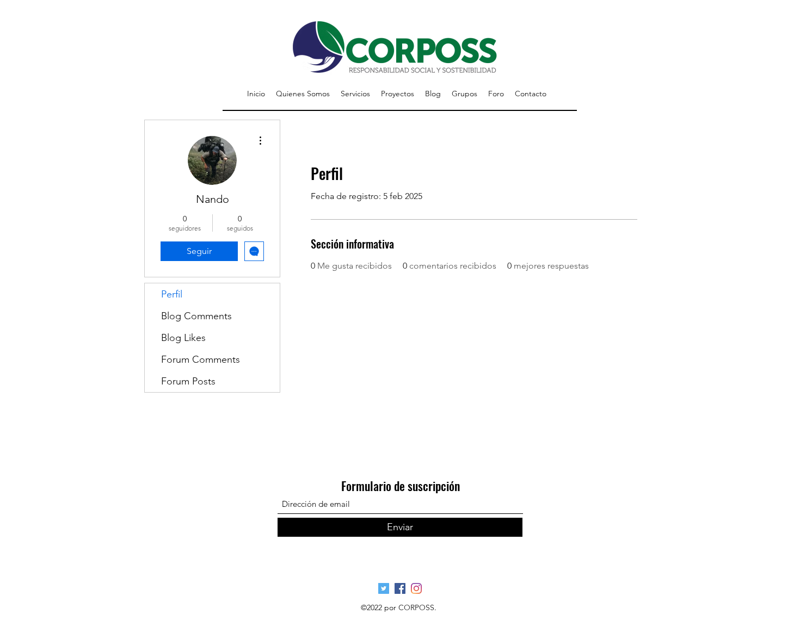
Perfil (171, 294)
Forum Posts (188, 381)
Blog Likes (183, 338)
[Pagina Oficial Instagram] (416, 588)
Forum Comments (200, 359)
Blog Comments (196, 316)
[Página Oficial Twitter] (383, 588)
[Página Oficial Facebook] (400, 588)
